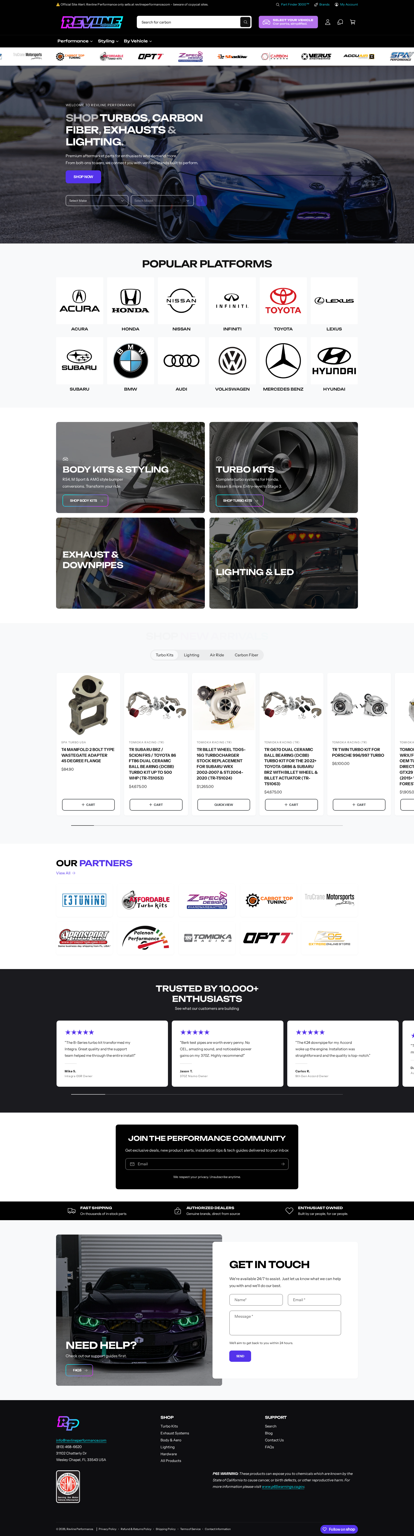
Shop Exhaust (82, 597)
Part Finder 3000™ (295, 4)
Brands (324, 4)
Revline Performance (80, 1529)
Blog (269, 1433)
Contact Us (274, 1440)
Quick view (223, 805)
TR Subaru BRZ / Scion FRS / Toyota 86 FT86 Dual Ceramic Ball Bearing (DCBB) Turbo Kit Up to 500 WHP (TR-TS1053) (152, 763)
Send (240, 1356)
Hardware (169, 1454)
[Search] (201, 200)
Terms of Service (190, 1529)
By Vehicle (136, 41)
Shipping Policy (166, 1529)
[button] (352, 22)
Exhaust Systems (175, 1433)
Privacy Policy (107, 1529)
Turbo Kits (164, 655)
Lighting (191, 655)
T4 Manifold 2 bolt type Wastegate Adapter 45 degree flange (88, 755)
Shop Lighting (235, 597)
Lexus (334, 329)
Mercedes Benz (283, 389)
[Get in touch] (340, 22)
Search (270, 1426)
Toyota (283, 329)
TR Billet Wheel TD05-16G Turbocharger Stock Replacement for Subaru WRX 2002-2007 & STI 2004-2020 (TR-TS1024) (221, 763)
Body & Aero (171, 1440)
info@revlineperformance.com (81, 1440)
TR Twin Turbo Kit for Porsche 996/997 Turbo (358, 752)
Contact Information (218, 1529)
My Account (349, 4)
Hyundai (334, 389)
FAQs (77, 1370)
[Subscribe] (283, 1164)
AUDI (181, 389)
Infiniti (232, 329)
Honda (130, 329)
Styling (106, 41)
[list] (207, 919)
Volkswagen (232, 389)
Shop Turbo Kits (237, 500)
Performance (73, 41)
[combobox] (194, 22)
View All (63, 873)
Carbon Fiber (246, 655)
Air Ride (217, 655)
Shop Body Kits (83, 500)
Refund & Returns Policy (136, 1529)
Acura (79, 329)
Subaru (79, 389)
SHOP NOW (83, 176)
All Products (171, 1460)
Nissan (181, 329)
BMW (130, 389)
